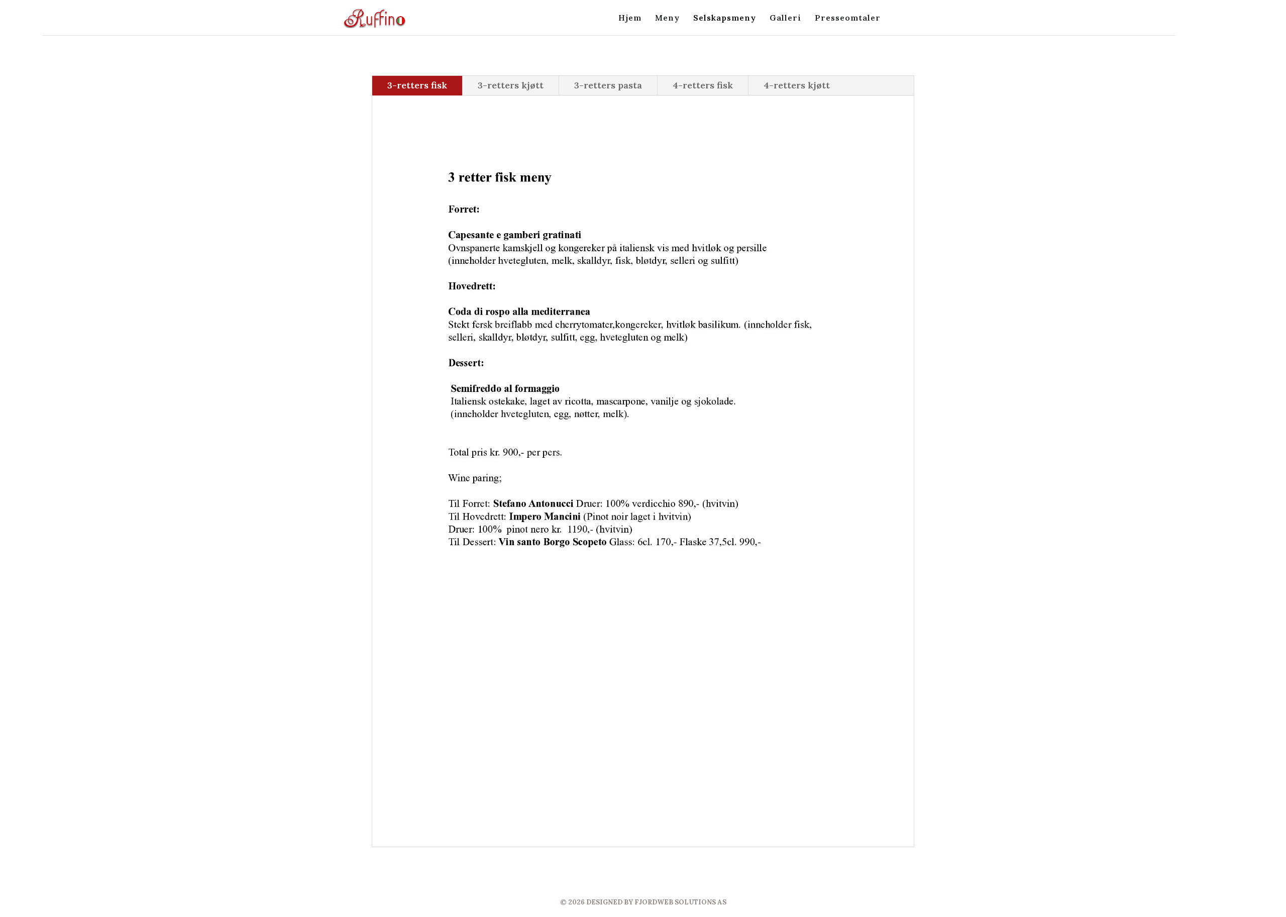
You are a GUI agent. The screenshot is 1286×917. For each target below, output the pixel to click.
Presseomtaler (848, 18)
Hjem (629, 18)
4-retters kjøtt (797, 85)
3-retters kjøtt (511, 85)
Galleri (785, 18)
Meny (667, 18)
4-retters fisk (703, 85)
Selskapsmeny (724, 18)
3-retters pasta (608, 85)
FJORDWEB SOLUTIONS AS (680, 902)
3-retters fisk (417, 85)
